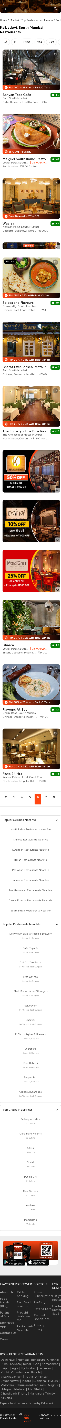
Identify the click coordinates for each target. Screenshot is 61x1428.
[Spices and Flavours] (31, 285)
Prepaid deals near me (24, 1316)
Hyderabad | (29, 1368)
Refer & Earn (43, 1309)
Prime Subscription (43, 1294)
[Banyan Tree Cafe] (31, 78)
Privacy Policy (39, 1327)
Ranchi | (36, 1372)
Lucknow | (46, 1368)
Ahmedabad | (51, 1364)
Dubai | (28, 1364)
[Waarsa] (31, 206)
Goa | (37, 1364)
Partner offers (5, 1314)
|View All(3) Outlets (39, 162)
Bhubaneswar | (11, 1381)
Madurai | (20, 1389)
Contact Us (8, 1333)
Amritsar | (42, 1376)
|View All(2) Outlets (39, 648)
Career (5, 1339)
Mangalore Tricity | (43, 1393)
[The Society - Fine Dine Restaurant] (31, 414)
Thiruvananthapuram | (31, 1385)
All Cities (6, 1397)
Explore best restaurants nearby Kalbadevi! (27, 1403)
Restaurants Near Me (25, 1328)
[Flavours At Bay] (31, 692)
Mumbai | (23, 1360)
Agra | (16, 1368)
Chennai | (53, 1360)
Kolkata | (16, 1364)
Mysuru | (54, 1381)
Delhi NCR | (9, 1360)
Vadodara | (8, 1385)
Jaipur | (6, 1368)
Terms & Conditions (42, 1317)
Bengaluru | (38, 1360)
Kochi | (6, 1372)
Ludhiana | (40, 1381)
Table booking (22, 1294)
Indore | (27, 1381)
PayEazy (39, 1302)
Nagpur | (54, 1385)
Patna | (30, 1376)
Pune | (5, 1364)
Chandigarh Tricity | (15, 1393)
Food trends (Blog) (4, 1302)
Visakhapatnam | (12, 1376)
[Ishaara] (31, 628)
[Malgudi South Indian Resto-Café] (31, 142)
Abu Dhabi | (36, 1389)
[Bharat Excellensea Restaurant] (31, 350)
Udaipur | (7, 1389)
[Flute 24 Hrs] (31, 757)
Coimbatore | (20, 1372)
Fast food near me (23, 1304)
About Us (6, 1292)
